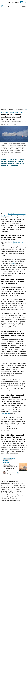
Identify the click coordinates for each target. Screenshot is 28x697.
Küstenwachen (5, 413)
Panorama (10, 109)
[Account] (25, 2)
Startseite (3, 109)
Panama (12, 263)
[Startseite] (12, 2)
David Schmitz (6, 121)
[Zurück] (2, 6)
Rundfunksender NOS (17, 242)
